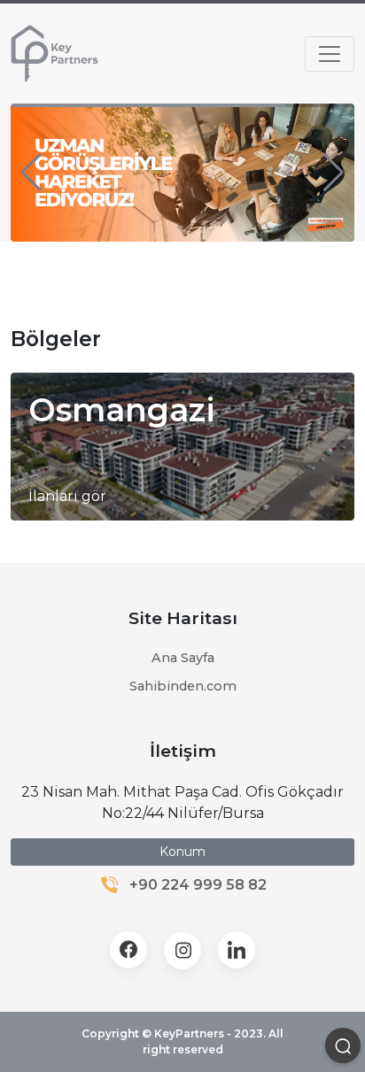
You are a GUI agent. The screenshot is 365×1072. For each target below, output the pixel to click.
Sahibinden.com (183, 686)
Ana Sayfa (182, 658)
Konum (182, 852)
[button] (31, 172)
